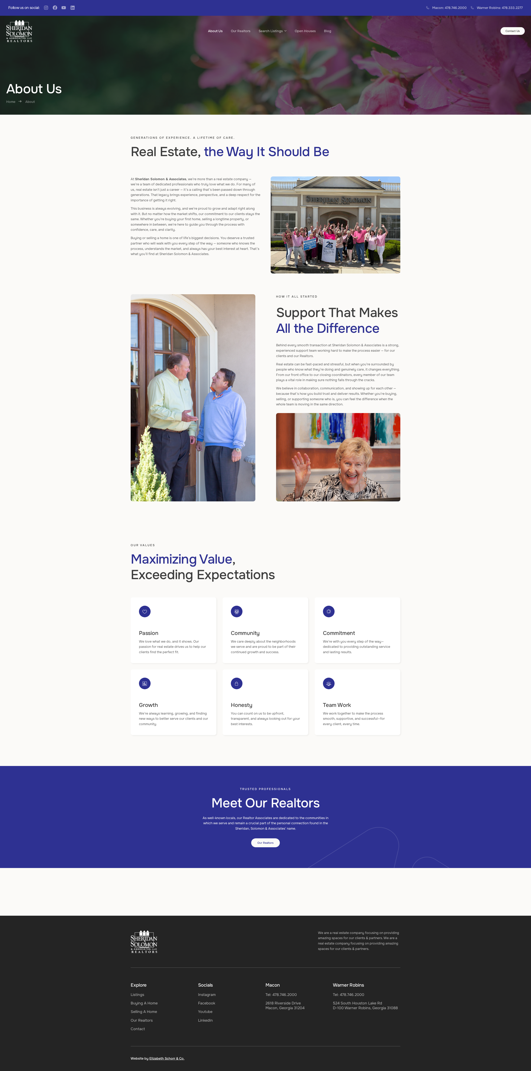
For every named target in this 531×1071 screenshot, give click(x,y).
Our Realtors (240, 31)
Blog (327, 31)
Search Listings (271, 31)
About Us (215, 31)
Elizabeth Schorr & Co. (166, 1058)
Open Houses (305, 31)
